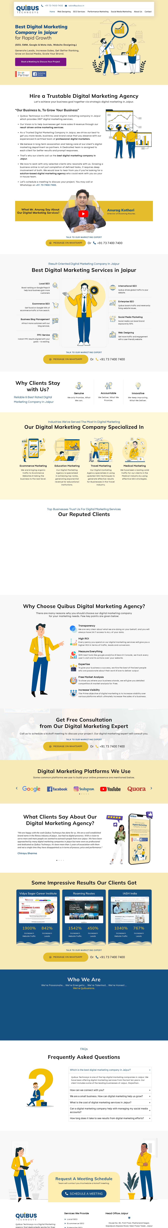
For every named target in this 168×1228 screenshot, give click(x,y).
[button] (16, 788)
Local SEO (44, 284)
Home (52, 12)
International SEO (127, 286)
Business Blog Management (35, 319)
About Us (138, 12)
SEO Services (79, 12)
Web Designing (64, 12)
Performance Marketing (98, 12)
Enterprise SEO (126, 302)
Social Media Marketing (121, 12)
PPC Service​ (43, 335)
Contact (148, 12)
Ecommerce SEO (41, 304)
